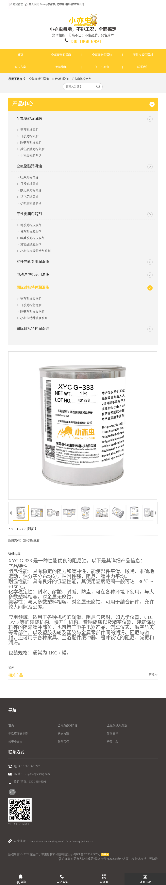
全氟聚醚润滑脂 (39, 78)
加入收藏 (34, 4)
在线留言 (18, 4)
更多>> (153, 674)
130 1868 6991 (85, 41)
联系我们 (63, 741)
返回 (11, 668)
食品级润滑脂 (60, 78)
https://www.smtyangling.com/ (47, 841)
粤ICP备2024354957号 (86, 854)
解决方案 (63, 733)
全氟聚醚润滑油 (117, 725)
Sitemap (44, 4)
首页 (11, 725)
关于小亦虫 (15, 741)
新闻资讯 (112, 733)
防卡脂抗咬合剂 (81, 78)
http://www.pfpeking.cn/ (79, 841)
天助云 (153, 858)
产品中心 (112, 741)
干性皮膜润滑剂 (18, 733)
